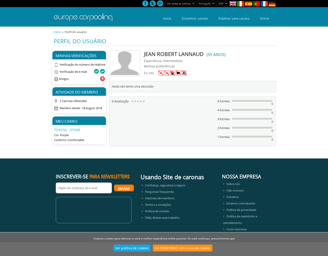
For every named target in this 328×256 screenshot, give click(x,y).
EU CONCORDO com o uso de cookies (182, 248)
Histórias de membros (159, 198)
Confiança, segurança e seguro (165, 185)
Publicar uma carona (233, 18)
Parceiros (232, 197)
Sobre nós (233, 184)
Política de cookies (157, 211)
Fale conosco (235, 190)
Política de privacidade (241, 210)
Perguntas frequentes (159, 192)
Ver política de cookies (132, 248)
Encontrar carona (195, 18)
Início (167, 18)
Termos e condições (158, 205)
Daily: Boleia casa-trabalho (162, 218)
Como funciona (236, 229)
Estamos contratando (240, 203)
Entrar (265, 18)
